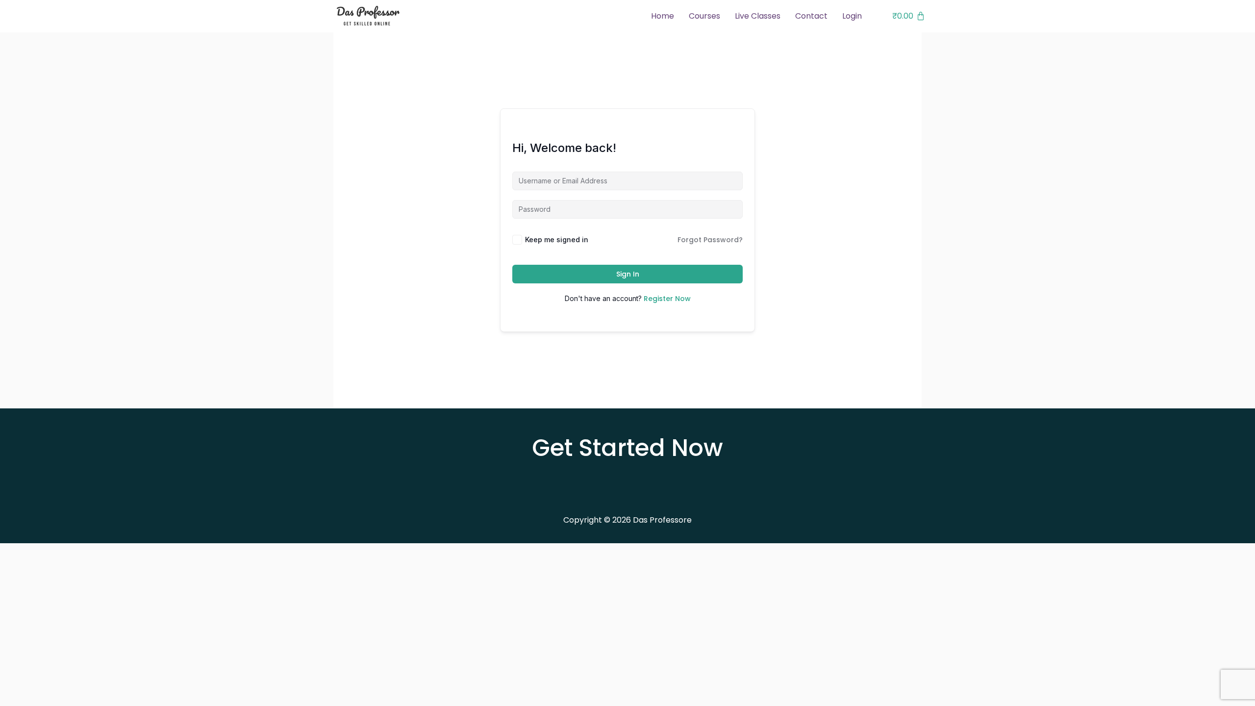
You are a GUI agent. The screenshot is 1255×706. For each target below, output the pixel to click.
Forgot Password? (710, 240)
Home (662, 16)
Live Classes (757, 16)
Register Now (667, 298)
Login (852, 16)
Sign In (627, 274)
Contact (811, 16)
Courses (704, 16)
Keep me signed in (556, 239)
